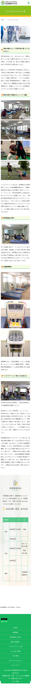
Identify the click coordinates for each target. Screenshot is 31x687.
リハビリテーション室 (15, 646)
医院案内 (15, 632)
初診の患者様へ (15, 642)
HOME (2, 19)
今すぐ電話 (15, 681)
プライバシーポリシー (15, 660)
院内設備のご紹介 (15, 637)
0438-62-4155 (17, 509)
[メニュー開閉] (28, 3)
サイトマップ (15, 665)
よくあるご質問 (15, 651)
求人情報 (15, 656)
